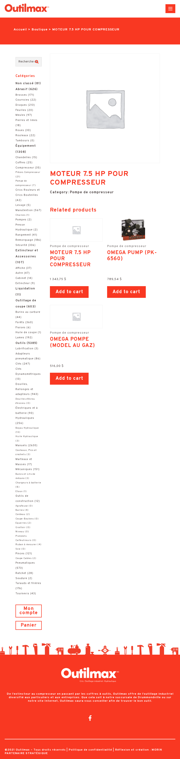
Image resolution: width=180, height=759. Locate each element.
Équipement (25, 146)
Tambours (22, 140)
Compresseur (24, 167)
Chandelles (23, 157)
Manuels (21, 445)
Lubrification (24, 348)
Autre (19, 273)
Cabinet (20, 278)
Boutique (40, 30)
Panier (29, 625)
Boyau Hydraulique (27, 428)
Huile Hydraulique (26, 436)
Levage (20, 205)
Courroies (22, 100)
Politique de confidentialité (90, 750)
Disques (21, 105)
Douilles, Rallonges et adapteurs (24, 389)
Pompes (20, 219)
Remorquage (24, 240)
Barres (19, 510)
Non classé (24, 83)
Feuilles (20, 110)
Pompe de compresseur (92, 192)
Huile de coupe (26, 332)
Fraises (20, 327)
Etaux (19, 491)
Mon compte (28, 611)
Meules (20, 115)
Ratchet (20, 573)
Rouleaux (21, 135)
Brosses (21, 95)
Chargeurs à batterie (28, 483)
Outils (20, 343)
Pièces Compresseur (27, 172)
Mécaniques (23, 469)
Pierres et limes (26, 120)
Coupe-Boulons (24, 519)
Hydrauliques (24, 418)
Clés (18, 363)
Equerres (21, 523)
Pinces (20, 553)
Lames (19, 337)
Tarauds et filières (28, 583)
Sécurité (21, 245)
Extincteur (22, 283)
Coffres (20, 162)
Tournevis (22, 593)
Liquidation (25, 289)
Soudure (21, 578)
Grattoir (20, 527)
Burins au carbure (27, 312)
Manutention (24, 210)
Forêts (19, 322)
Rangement (23, 235)
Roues (19, 130)
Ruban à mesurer (26, 544)
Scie (18, 549)
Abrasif (21, 89)
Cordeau (20, 514)
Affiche (20, 268)
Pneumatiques (25, 563)
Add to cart (69, 292)
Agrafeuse (21, 506)
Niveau (19, 531)
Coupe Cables (23, 558)
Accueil (20, 30)
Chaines (20, 215)
